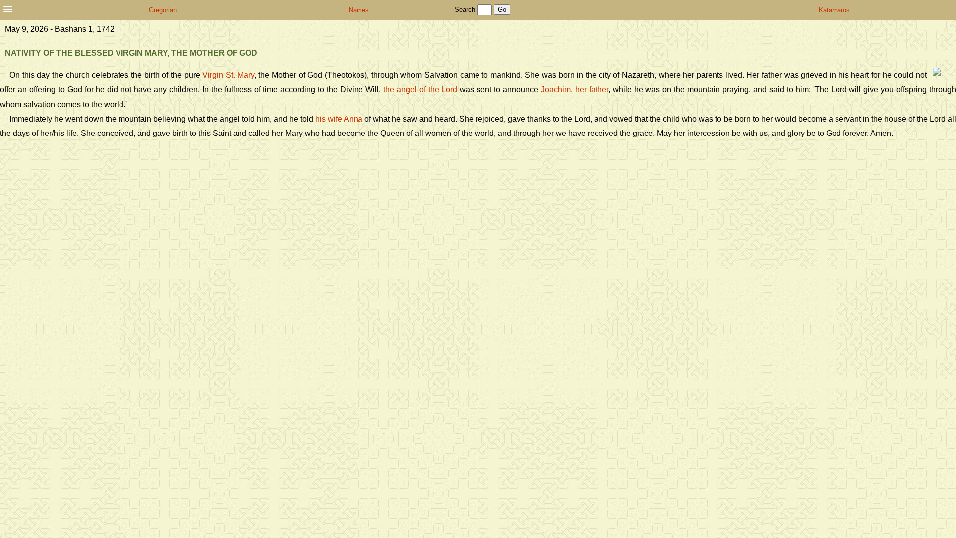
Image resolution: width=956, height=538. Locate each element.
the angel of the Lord (420, 89)
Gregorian (163, 10)
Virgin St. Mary (228, 75)
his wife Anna (338, 119)
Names (359, 10)
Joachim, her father (574, 89)
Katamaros (834, 10)
